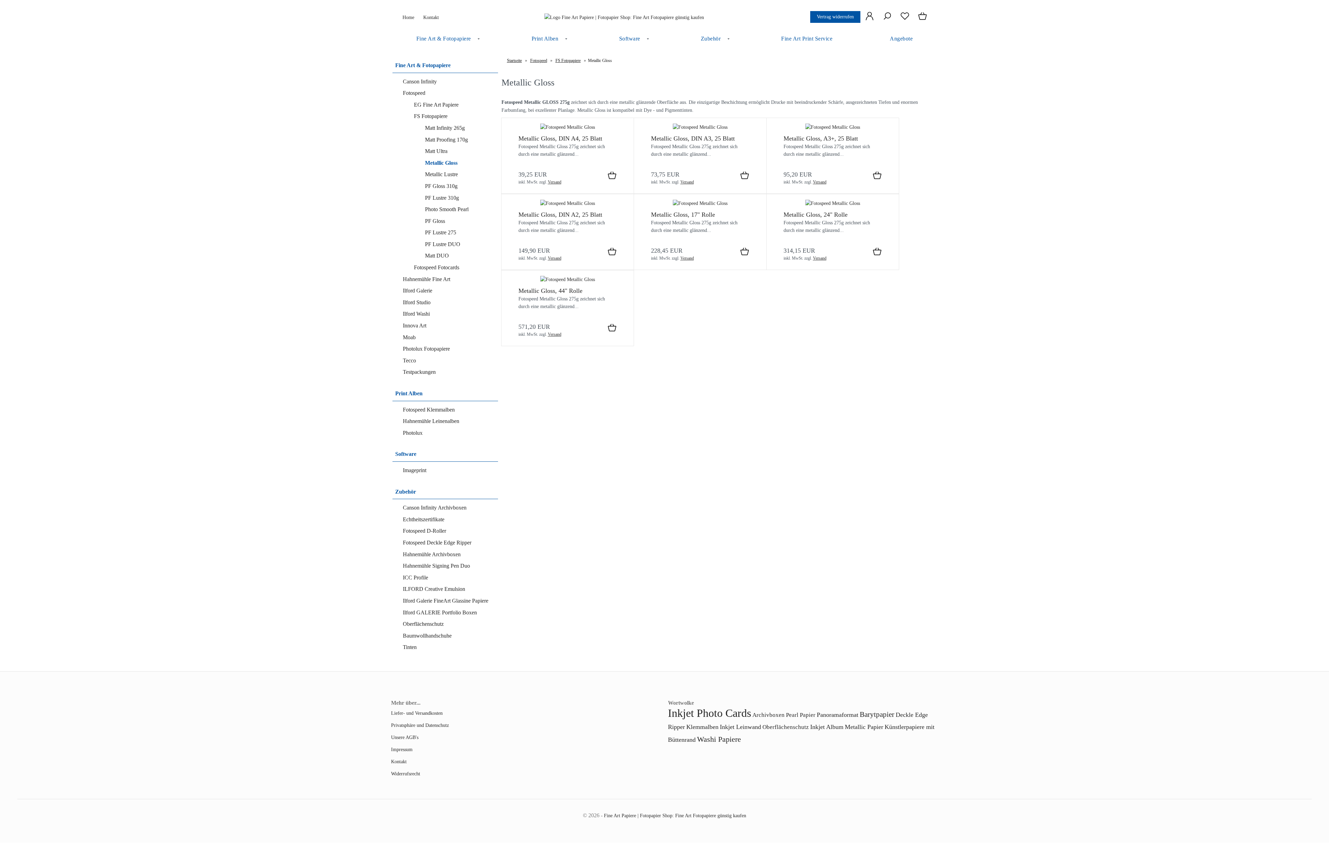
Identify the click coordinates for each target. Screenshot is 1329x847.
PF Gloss (435, 221)
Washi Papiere (719, 739)
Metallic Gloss (441, 163)
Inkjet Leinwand (740, 726)
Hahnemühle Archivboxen (432, 554)
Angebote (901, 39)
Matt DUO (437, 256)
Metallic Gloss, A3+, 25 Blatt (821, 138)
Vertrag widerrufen (835, 16)
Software (629, 39)
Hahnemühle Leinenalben (431, 421)
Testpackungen (419, 372)
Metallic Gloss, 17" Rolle (683, 214)
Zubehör (711, 39)
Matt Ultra (436, 151)
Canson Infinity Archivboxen (435, 508)
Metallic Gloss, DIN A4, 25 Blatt (560, 138)
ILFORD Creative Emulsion (434, 589)
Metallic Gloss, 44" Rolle (550, 290)
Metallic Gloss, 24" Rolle (816, 214)
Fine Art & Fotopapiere (443, 39)
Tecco (409, 360)
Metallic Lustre (441, 174)
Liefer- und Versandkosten (417, 713)
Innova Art (414, 325)
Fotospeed (414, 93)
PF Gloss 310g (441, 186)
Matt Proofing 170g (446, 140)
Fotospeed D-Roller (424, 531)
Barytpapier (877, 714)
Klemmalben (702, 726)
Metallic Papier (864, 726)
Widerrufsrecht (405, 773)
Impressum (402, 749)
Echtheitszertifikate (423, 519)
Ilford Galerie (417, 291)
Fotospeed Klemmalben (429, 410)
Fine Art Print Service (806, 39)
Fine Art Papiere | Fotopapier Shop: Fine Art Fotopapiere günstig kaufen (675, 815)
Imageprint (414, 470)
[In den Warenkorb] (612, 176)
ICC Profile (415, 577)
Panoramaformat (837, 714)
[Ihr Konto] (869, 19)
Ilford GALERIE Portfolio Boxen (440, 612)
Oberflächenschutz (423, 624)
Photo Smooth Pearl (447, 209)
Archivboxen (768, 715)
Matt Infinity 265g (445, 128)
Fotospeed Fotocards (436, 267)
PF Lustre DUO (442, 244)
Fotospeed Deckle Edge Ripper (437, 543)
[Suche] (887, 19)
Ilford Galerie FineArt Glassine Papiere (445, 601)
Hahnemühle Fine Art (426, 279)
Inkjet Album (826, 726)
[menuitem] (445, 39)
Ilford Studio (417, 302)
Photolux (413, 433)
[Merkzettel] (905, 19)
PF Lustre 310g (442, 198)
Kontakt (430, 17)
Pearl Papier (800, 715)
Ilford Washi (416, 314)
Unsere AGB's (404, 737)
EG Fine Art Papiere (436, 105)
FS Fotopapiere (430, 116)
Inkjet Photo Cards (709, 713)
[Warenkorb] (923, 19)
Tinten (410, 647)
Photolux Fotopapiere (426, 349)
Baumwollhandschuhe (427, 636)
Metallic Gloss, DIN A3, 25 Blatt (693, 138)
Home (407, 17)
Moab (409, 337)
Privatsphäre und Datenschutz (420, 725)
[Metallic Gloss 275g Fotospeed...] (567, 127)
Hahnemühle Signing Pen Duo (436, 566)
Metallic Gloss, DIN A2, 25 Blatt (560, 214)
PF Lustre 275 (440, 232)
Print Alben (545, 39)
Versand (554, 182)
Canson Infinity (420, 81)
